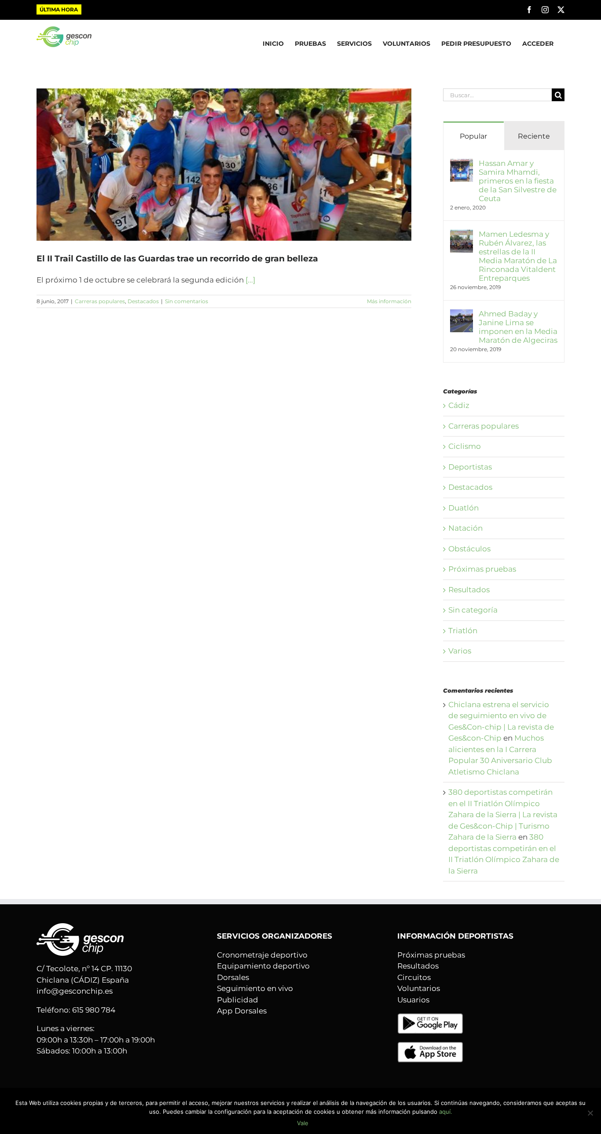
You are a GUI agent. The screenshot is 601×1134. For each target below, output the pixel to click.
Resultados (469, 589)
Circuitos (414, 977)
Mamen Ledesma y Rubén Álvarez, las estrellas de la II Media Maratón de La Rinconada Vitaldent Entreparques (518, 256)
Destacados (143, 301)
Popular (473, 136)
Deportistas (470, 466)
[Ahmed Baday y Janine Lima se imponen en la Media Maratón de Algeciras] (461, 314)
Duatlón (463, 507)
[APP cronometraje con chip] (430, 1018)
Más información (389, 301)
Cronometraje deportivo (262, 955)
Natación (465, 528)
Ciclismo (464, 446)
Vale (302, 1123)
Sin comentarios (186, 301)
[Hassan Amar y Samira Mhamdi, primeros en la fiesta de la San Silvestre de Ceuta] (461, 164)
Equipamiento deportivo (263, 966)
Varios (459, 650)
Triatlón (462, 630)
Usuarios (413, 999)
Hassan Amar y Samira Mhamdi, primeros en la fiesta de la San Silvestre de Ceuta (518, 181)
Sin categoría (473, 610)
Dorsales (233, 977)
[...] (250, 279)
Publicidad (237, 999)
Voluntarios (418, 988)
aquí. (445, 1111)
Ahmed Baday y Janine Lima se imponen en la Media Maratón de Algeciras (518, 327)
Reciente (534, 136)
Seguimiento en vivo (255, 988)
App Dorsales (242, 1010)
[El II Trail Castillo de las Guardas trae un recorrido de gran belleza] (224, 164)
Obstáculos (469, 548)
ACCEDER (537, 44)
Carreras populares (100, 301)
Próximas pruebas (482, 569)
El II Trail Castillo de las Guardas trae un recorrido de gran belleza (177, 258)
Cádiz (458, 405)
